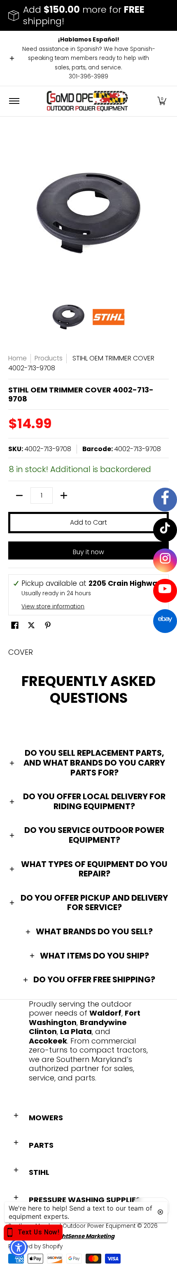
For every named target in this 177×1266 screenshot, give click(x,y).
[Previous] (14, 213)
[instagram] (165, 560)
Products (49, 358)
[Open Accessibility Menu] (18, 1247)
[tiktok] (165, 530)
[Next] (163, 213)
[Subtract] (19, 495)
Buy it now (88, 552)
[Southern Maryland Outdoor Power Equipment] (87, 101)
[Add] (64, 495)
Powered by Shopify (35, 1246)
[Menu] (13, 101)
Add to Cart (88, 522)
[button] (162, 101)
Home (17, 358)
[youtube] (165, 591)
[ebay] (165, 621)
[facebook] (165, 499)
